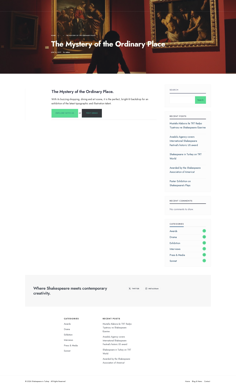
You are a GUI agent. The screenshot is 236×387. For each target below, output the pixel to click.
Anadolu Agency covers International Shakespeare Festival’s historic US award (184, 141)
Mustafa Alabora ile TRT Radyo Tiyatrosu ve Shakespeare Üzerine (117, 327)
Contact (207, 381)
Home (53, 35)
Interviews (175, 249)
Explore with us (65, 113)
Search (174, 89)
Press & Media (177, 255)
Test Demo (92, 113)
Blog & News (197, 381)
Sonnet (173, 261)
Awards (173, 231)
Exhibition (175, 243)
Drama (173, 237)
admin (68, 52)
